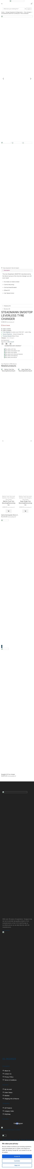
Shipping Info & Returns (11, 1099)
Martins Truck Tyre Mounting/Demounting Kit (8, 503)
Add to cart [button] (9, 511)
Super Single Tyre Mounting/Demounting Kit (25, 503)
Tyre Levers (9, 499)
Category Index (9, 1111)
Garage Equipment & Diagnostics (14, 12)
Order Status (8, 1092)
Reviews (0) (7, 309)
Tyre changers (27, 12)
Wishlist (6, 1095)
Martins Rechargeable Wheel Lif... (9, 515)
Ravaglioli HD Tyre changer (8, 774)
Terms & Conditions (10, 1080)
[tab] (17, 270)
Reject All (17, 1165)
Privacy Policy (8, 1077)
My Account (8, 1089)
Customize (17, 1161)
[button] (3, 79)
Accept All (17, 1156)
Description (7, 270)
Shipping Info (7, 305)
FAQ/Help (7, 1114)
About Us (7, 1071)
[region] (17, 1155)
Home (2, 12)
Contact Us (7, 1074)
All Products (8, 1108)
